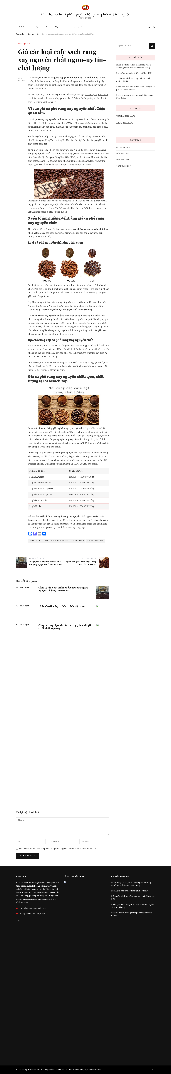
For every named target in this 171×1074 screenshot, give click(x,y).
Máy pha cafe (60, 27)
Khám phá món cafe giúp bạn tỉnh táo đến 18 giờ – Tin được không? (135, 88)
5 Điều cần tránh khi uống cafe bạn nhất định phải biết (133, 80)
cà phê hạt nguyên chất (96, 94)
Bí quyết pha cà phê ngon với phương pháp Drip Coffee (134, 96)
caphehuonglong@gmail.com (33, 908)
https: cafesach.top (63, 524)
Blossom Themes (67, 1070)
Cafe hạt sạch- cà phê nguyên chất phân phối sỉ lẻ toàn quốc (85, 14)
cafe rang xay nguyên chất (56, 541)
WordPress (96, 1070)
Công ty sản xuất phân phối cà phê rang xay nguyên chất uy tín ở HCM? (63, 589)
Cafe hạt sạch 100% (125, 116)
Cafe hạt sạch (25, 27)
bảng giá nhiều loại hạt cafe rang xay (78, 460)
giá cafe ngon (78, 541)
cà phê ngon (35, 541)
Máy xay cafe (77, 27)
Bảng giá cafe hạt (124, 122)
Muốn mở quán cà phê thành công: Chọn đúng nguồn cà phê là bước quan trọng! (133, 66)
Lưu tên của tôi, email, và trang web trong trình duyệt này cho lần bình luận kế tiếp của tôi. (58, 848)
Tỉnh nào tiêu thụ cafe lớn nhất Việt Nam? (62, 606)
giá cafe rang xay (95, 541)
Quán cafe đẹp (42, 27)
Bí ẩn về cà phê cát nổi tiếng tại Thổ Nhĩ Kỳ (134, 73)
